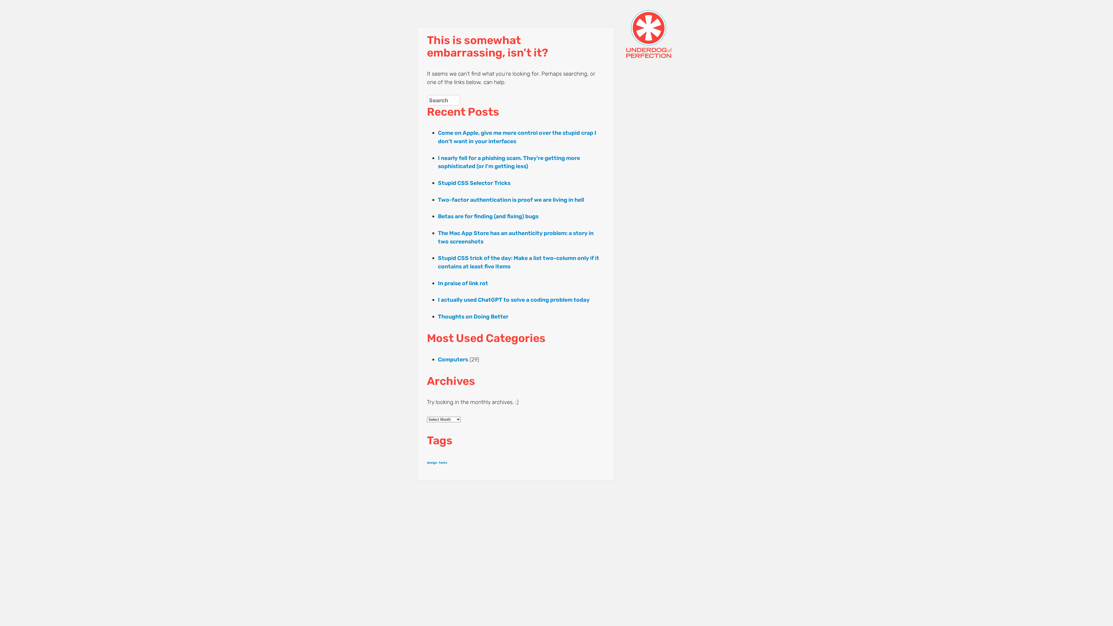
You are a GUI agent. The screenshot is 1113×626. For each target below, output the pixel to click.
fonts (443, 463)
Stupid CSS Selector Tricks (474, 183)
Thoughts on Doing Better (473, 316)
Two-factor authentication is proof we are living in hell (511, 199)
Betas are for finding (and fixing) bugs (488, 216)
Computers (453, 359)
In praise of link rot (463, 283)
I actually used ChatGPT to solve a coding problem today (514, 299)
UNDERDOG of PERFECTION (659, 29)
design (432, 463)
